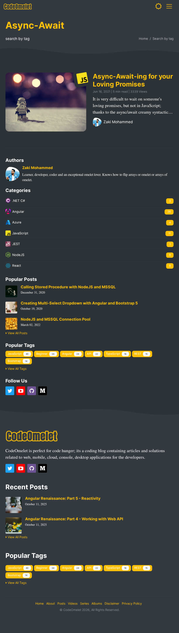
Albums (96, 603)
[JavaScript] (82, 78)
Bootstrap (17, 361)
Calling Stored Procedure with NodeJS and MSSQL (68, 287)
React (91, 266)
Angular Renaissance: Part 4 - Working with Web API (74, 519)
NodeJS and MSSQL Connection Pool (55, 319)
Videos (72, 603)
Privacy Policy (132, 603)
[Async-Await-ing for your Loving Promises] (45, 102)
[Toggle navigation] (169, 6)
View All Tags (16, 368)
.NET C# (91, 201)
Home (143, 39)
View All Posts (17, 333)
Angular (91, 212)
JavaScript (91, 233)
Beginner (45, 353)
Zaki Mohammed (117, 122)
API (92, 353)
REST (141, 353)
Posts (61, 603)
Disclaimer (112, 603)
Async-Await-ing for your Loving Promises (133, 80)
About (50, 603)
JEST (91, 244)
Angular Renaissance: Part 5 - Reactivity (62, 498)
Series (84, 603)
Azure (91, 222)
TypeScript (116, 353)
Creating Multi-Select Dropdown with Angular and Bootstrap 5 (79, 303)
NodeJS (91, 255)
